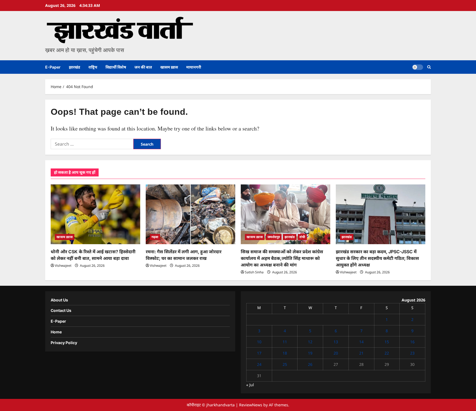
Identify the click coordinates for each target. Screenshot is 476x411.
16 (412, 341)
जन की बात (143, 67)
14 (361, 341)
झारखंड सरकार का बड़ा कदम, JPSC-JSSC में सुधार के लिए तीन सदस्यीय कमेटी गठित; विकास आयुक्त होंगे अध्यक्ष (377, 258)
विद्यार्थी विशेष (116, 67)
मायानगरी (193, 67)
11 (285, 341)
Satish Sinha (254, 272)
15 (387, 341)
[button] (429, 67)
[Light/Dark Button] (417, 67)
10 (259, 341)
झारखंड (74, 67)
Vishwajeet (63, 265)
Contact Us (61, 310)
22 (387, 353)
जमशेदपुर (273, 237)
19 (310, 353)
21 (361, 353)
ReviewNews (250, 404)
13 (336, 341)
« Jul (250, 384)
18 (285, 353)
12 (310, 341)
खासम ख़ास (169, 67)
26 (310, 364)
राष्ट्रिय (92, 67)
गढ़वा (155, 237)
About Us (59, 300)
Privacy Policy (64, 342)
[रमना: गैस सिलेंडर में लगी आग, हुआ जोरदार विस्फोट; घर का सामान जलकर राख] (190, 214)
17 (259, 353)
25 (285, 364)
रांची (302, 237)
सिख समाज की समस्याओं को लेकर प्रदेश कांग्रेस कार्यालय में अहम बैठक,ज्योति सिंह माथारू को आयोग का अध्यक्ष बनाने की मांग (282, 258)
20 (336, 353)
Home (56, 332)
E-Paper (53, 67)
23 (412, 353)
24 (259, 364)
